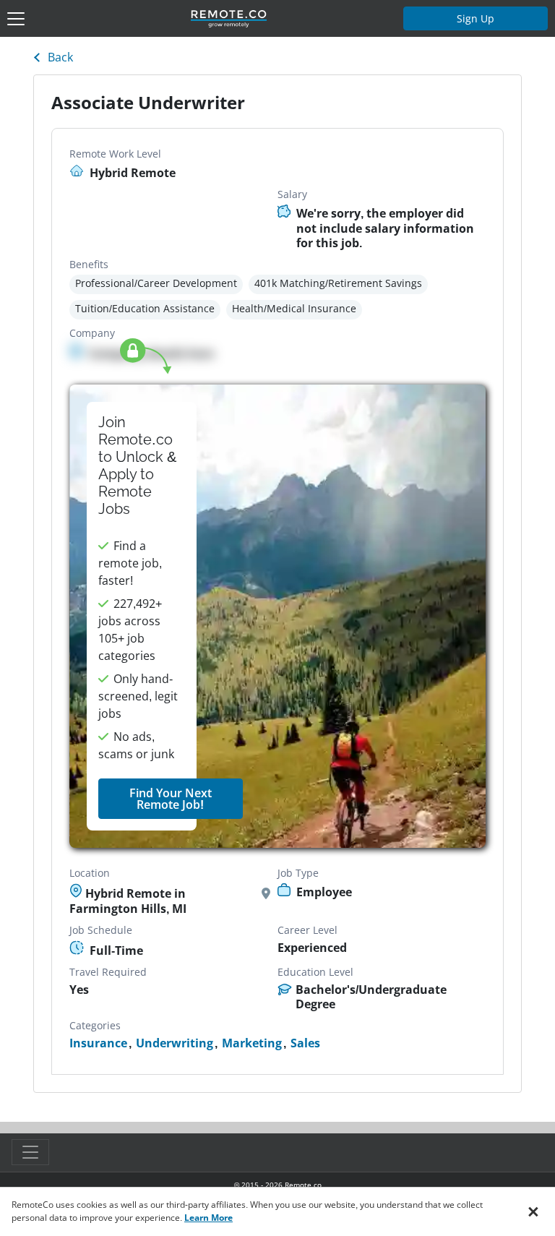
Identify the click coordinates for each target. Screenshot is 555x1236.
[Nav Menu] (16, 18)
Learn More (208, 1217)
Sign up (475, 18)
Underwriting (174, 1043)
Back (60, 57)
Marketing (252, 1043)
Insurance (98, 1043)
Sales (305, 1043)
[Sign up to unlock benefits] (277, 617)
